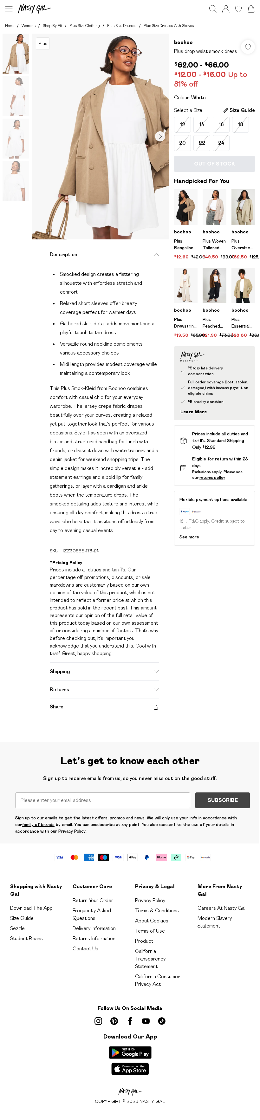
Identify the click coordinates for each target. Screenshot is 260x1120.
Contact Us (85, 948)
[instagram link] (98, 1021)
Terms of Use (150, 931)
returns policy (212, 477)
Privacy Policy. (72, 831)
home (9, 25)
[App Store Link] (130, 1060)
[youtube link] (146, 1021)
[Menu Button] (9, 9)
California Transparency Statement (150, 958)
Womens (29, 25)
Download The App (31, 908)
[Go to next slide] (160, 136)
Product (144, 941)
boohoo (183, 42)
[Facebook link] (130, 1021)
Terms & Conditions (157, 910)
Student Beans (26, 938)
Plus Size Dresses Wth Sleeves (169, 25)
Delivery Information (94, 928)
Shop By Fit (52, 25)
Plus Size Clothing (84, 25)
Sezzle (17, 928)
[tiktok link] (162, 1021)
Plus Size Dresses (121, 25)
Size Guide (22, 918)
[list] (100, 136)
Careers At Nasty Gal (221, 908)
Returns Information (94, 938)
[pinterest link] (114, 1021)
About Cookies (151, 920)
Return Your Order (93, 900)
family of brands (38, 824)
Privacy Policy (150, 900)
